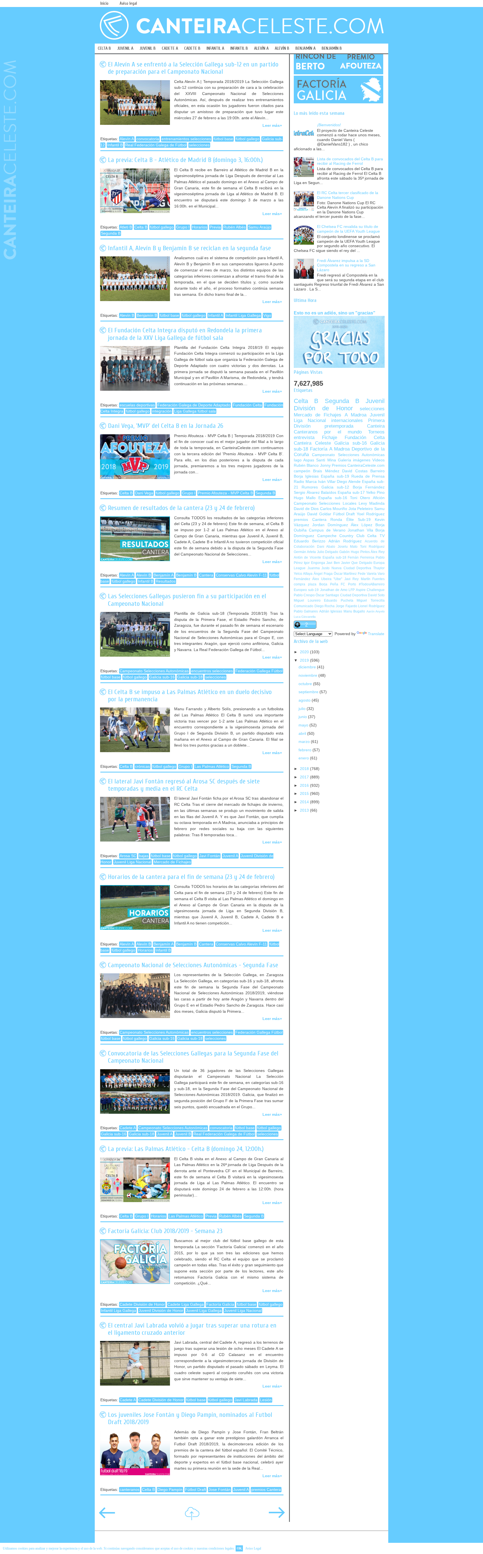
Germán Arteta (305, 552)
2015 (305, 794)
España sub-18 (334, 557)
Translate (376, 634)
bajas (143, 856)
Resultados (166, 581)
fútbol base (223, 139)
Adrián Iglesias (330, 611)
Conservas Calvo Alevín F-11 (241, 575)
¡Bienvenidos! (329, 125)
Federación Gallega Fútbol (259, 671)
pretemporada (339, 426)
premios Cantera (266, 1490)
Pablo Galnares (306, 611)
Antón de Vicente (307, 557)
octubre (306, 684)
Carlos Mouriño (333, 509)
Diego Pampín (170, 1490)
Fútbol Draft (195, 1490)
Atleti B (126, 227)
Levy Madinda (372, 503)
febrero (305, 750)
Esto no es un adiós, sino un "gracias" (334, 312)
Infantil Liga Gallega (243, 315)
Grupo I (183, 227)
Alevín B (127, 315)
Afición (379, 498)
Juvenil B (183, 1134)
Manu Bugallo (354, 611)
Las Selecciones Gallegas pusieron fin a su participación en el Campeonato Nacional (187, 599)
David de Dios (306, 509)
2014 (305, 802)
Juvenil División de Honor (161, 1310)
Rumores (310, 487)
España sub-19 (335, 476)
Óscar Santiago (327, 595)
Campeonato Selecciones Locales (325, 503)
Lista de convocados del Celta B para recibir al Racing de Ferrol (350, 161)
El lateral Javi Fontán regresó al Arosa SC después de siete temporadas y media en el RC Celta (184, 785)
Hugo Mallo (305, 498)
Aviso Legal (253, 1548)
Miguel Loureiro (307, 600)
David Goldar (319, 514)
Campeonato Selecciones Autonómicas (154, 671)
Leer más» (272, 125)
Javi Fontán (209, 856)
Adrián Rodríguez (345, 541)
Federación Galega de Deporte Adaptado (193, 405)
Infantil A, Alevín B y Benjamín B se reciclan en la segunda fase (189, 248)
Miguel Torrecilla (371, 600)
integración (162, 411)
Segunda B (110, 233)
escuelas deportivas (137, 405)
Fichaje (329, 437)
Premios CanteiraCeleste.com (358, 465)
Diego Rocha (324, 606)
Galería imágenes (354, 460)
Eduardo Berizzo (309, 541)
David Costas (354, 471)
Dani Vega (144, 493)
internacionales (347, 420)
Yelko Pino (375, 492)
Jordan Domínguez (330, 525)
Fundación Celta (247, 405)
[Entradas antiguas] (277, 1516)
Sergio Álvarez (307, 492)
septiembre (309, 692)
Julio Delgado (327, 552)
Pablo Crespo (304, 595)
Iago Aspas (304, 460)
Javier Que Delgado (356, 563)
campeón (302, 471)
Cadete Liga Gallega (185, 1304)
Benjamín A (163, 575)
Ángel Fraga (323, 574)
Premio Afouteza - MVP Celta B (225, 493)
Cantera (206, 575)
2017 (305, 777)
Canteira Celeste (312, 443)
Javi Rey (351, 579)
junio (303, 717)
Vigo (267, 315)
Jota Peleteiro (361, 509)
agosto (305, 700)
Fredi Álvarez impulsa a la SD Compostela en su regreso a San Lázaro (346, 265)
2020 (305, 652)
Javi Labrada (246, 1400)
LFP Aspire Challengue (367, 590)
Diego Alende (349, 482)
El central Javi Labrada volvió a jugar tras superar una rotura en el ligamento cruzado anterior (192, 1329)
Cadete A (128, 1128)
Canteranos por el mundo (328, 432)
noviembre (308, 675)
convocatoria (147, 139)
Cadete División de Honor (142, 1304)
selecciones (199, 145)
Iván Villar (327, 482)
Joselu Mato (348, 547)
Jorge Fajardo (346, 606)
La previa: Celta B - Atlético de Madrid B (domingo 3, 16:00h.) (185, 160)
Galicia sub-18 (190, 677)
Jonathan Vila (360, 530)
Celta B (140, 227)
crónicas (142, 766)
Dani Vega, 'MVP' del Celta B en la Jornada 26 (165, 426)
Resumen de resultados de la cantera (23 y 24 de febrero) (181, 508)
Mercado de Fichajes (172, 862)
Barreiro (377, 471)
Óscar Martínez (345, 574)
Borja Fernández (369, 487)
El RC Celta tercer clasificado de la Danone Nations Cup (347, 195)
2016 (305, 785)
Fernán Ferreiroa (361, 557)
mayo (304, 725)
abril (303, 733)
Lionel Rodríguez (371, 606)
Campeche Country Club (340, 536)
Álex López (361, 525)
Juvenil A (230, 856)
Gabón (344, 552)
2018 (305, 769)
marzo (305, 742)
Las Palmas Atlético (212, 766)
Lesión (266, 1400)
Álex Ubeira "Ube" (327, 579)
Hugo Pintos (360, 552)
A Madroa (355, 415)
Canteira (376, 426)
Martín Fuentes (373, 579)
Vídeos (378, 460)
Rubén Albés (234, 227)
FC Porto (348, 584)
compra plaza (305, 584)
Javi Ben (333, 563)
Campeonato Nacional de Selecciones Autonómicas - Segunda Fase (193, 965)
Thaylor (379, 568)
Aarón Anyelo (375, 611)
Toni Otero (360, 498)
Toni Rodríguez (372, 547)
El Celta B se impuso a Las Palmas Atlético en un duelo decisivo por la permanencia (190, 695)
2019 (305, 660)
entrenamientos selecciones (186, 139)
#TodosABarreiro (372, 584)
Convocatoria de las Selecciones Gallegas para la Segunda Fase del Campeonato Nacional (193, 1057)
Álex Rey (378, 552)
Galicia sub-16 (162, 677)
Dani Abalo (326, 547)
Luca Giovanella (305, 616)
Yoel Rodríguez (371, 514)
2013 (305, 810)
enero (304, 758)
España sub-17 (351, 492)
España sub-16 (332, 498)
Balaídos (328, 492)
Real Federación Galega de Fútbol (155, 145)
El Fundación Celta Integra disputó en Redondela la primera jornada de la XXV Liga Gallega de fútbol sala (185, 333)
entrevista (304, 437)
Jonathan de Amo (333, 590)
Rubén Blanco (306, 465)
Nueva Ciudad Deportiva (351, 568)
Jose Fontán (220, 1490)
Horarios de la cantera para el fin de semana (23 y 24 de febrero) (191, 877)
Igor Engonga (314, 563)
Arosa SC (128, 856)
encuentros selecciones (212, 671)
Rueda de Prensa (368, 476)
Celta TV (376, 536)
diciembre (308, 667)
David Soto (376, 595)
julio (303, 709)
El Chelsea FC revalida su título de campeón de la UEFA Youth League (348, 229)
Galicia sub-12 (335, 487)
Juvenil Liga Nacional (132, 862)
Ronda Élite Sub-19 (350, 520)
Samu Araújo (259, 227)
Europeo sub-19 (306, 590)
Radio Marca (305, 482)
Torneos (376, 432)
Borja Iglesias (306, 476)
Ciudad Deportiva (353, 595)
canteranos (129, 1490)
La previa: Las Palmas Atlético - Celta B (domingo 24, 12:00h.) (186, 1149)
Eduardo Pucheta (338, 600)
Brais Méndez (326, 471)
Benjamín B (147, 315)
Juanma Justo (318, 568)
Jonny (325, 465)
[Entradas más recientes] (107, 1516)
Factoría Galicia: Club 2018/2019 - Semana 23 (165, 1231)
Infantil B (115, 145)
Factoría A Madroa (330, 449)
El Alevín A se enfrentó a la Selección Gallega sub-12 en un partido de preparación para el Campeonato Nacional (193, 68)
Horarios (199, 227)
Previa (215, 227)
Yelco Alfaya (303, 574)
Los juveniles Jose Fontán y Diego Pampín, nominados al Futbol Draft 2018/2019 (190, 1418)
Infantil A (215, 315)
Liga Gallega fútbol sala (195, 411)
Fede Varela (367, 574)
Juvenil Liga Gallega (204, 1310)
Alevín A (127, 139)
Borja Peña (328, 584)
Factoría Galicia (220, 1304)
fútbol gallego (247, 139)
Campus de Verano (327, 530)
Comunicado (303, 606)
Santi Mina (326, 460)
